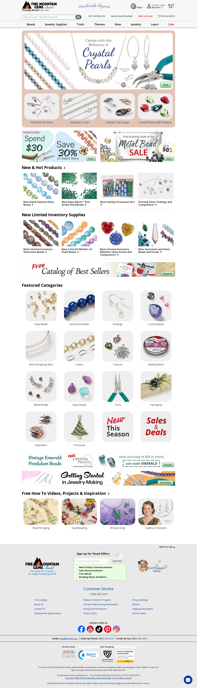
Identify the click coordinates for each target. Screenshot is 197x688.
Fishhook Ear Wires (42, 122)
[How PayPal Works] (125, 657)
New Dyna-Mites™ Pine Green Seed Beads (76, 203)
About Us (38, 604)
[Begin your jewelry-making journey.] (98, 478)
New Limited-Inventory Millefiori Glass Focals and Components (116, 252)
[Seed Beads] (41, 305)
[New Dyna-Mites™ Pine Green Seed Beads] (79, 186)
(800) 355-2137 (106, 638)
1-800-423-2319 (99, 594)
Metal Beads (41, 404)
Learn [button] (155, 24)
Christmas (79, 445)
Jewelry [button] (136, 24)
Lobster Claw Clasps (117, 122)
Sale (171, 24)
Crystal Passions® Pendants (155, 122)
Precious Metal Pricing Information (100, 604)
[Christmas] (79, 426)
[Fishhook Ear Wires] (41, 106)
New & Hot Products (42, 167)
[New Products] (117, 426)
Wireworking (117, 528)
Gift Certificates (96, 16)
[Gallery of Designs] (156, 512)
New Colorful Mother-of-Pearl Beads (77, 250)
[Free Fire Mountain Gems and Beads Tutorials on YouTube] (90, 628)
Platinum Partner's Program (97, 599)
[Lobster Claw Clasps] (117, 106)
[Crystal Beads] (156, 305)
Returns (136, 604)
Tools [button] (80, 24)
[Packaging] (156, 386)
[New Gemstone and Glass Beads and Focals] (156, 233)
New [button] (118, 24)
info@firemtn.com (69, 638)
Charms (117, 364)
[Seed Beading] (79, 512)
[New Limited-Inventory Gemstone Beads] (40, 233)
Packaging (156, 404)
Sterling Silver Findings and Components (155, 203)
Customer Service (98, 589)
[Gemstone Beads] (79, 305)
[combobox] (51, 17)
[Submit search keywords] (78, 17)
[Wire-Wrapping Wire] (41, 346)
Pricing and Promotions (95, 608)
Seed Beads (41, 324)
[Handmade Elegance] (95, 5)
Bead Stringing (41, 528)
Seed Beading (79, 528)
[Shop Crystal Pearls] (98, 61)
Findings (118, 324)
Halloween (41, 445)
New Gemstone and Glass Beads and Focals (154, 250)
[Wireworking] (117, 512)
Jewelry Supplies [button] (56, 24)
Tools (117, 404)
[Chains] (79, 346)
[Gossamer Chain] (79, 106)
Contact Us (39, 608)
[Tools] (117, 386)
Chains (79, 364)
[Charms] (117, 346)
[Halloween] (41, 426)
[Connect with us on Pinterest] (108, 628)
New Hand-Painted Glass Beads (38, 203)
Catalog (40, 599)
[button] (89, 655)
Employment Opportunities (47, 613)
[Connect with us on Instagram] (116, 628)
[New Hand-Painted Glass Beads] (40, 186)
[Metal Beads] (41, 386)
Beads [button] (31, 24)
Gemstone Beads (79, 324)
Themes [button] (99, 24)
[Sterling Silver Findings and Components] (156, 186)
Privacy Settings (140, 599)
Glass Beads (79, 404)
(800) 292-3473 (139, 638)
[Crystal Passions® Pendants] (155, 106)
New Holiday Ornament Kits (117, 202)
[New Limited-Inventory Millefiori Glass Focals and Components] (117, 233)
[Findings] (117, 305)
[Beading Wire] (156, 346)
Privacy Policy (90, 613)
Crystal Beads (156, 324)
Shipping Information (142, 608)
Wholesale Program (121, 16)
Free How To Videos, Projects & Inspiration (64, 493)
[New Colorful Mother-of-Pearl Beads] (79, 233)
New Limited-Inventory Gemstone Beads (37, 250)
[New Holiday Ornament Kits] (117, 186)
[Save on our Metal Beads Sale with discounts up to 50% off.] (137, 146)
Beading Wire (156, 364)
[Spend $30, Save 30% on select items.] (59, 146)
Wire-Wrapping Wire (41, 364)
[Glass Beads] (79, 386)
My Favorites (168, 16)
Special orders (139, 613)
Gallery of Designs (156, 528)
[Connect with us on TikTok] (99, 628)
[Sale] (156, 426)
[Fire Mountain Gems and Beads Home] (39, 5)
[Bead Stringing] (41, 512)
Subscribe (117, 560)
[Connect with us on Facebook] (82, 628)
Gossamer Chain (79, 122)
